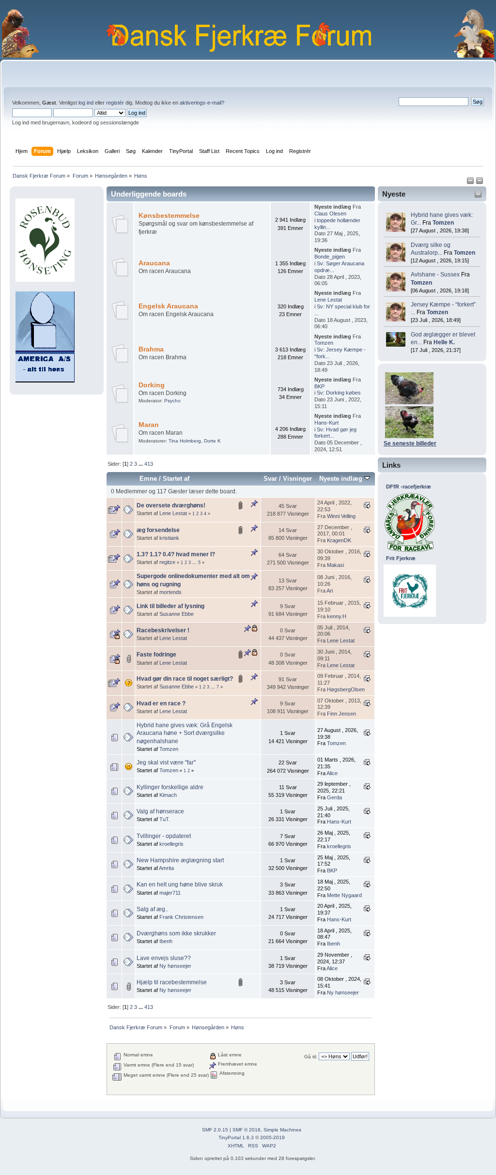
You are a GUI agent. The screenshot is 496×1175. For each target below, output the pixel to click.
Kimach (168, 795)
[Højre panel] (479, 182)
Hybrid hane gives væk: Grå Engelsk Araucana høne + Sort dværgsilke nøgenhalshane (184, 733)
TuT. (164, 819)
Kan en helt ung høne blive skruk (180, 884)
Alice (332, 773)
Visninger (297, 478)
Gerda (334, 797)
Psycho (172, 400)
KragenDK (339, 540)
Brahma (151, 349)
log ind (85, 103)
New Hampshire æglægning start (180, 860)
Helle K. (444, 342)
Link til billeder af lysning (170, 606)
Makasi (335, 565)
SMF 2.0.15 (215, 1129)
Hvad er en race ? (161, 703)
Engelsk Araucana (168, 306)
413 (148, 464)
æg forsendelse (158, 530)
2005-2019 (272, 1137)
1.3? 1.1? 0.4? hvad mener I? (176, 554)
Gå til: (310, 1056)
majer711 (170, 893)
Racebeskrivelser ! (163, 630)
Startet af (176, 478)
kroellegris (171, 844)
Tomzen (443, 222)
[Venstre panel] (471, 182)
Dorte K (212, 440)
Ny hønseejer (175, 966)
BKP (319, 386)
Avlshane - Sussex (435, 274)
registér (115, 103)
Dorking (152, 385)
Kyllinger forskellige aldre (170, 787)
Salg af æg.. (152, 909)
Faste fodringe (156, 654)
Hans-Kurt (326, 423)
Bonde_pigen (329, 256)
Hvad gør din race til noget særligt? (185, 678)
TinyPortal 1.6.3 (236, 1137)
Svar (270, 478)
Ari (329, 591)
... (141, 464)
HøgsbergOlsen (346, 689)
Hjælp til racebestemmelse (172, 982)
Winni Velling (341, 516)
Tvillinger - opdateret (164, 836)
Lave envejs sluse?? (164, 958)
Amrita (166, 868)
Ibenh (165, 941)
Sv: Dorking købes (339, 393)
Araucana (154, 263)
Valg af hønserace (160, 811)
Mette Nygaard (344, 895)
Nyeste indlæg (341, 478)
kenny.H (336, 616)
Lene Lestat (328, 300)
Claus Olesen (330, 213)
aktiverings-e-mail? (202, 103)
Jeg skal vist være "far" (166, 762)
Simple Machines (282, 1129)
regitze (167, 562)
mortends (170, 592)
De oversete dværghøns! (171, 505)
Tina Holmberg (185, 440)
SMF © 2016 (246, 1129)
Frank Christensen (181, 917)
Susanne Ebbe (176, 614)
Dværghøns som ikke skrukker (176, 933)
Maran (149, 424)
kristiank (169, 538)
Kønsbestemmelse (169, 215)
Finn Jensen (341, 714)
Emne (148, 478)
